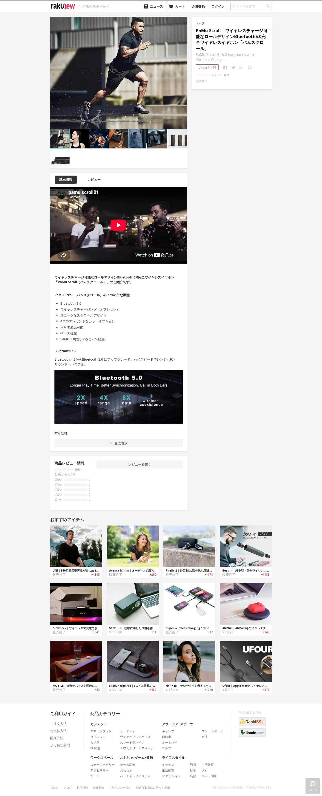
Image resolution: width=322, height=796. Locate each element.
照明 (193, 770)
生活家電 (168, 770)
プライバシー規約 (120, 788)
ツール (94, 776)
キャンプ (168, 731)
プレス (54, 788)
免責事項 (98, 788)
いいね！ (207, 67)
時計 (193, 776)
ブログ (67, 788)
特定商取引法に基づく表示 (153, 788)
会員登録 (198, 6)
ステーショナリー (102, 764)
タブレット (98, 737)
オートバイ (169, 742)
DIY (204, 770)
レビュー (94, 179)
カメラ (94, 742)
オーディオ (127, 731)
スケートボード (212, 731)
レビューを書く (139, 464)
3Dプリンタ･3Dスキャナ (137, 748)
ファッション (171, 776)
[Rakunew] (64, 5)
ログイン (218, 6)
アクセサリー (99, 770)
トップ (200, 23)
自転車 (166, 737)
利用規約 (82, 788)
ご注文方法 (58, 723)
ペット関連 (209, 776)
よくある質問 (60, 745)
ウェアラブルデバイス (135, 737)
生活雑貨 (208, 764)
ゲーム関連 (127, 764)
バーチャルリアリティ (135, 776)
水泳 (205, 737)
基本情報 (65, 179)
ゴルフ (166, 748)
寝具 (193, 764)
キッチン (168, 764)
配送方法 (56, 738)
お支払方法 (58, 731)
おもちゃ (126, 770)
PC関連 (95, 748)
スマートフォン (101, 731)
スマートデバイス (132, 742)
